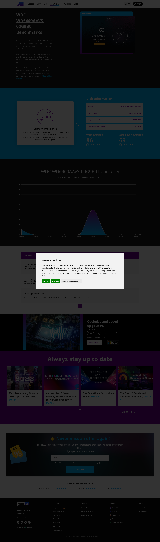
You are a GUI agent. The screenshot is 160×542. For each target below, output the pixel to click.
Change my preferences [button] (71, 281)
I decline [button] (55, 281)
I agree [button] (45, 281)
